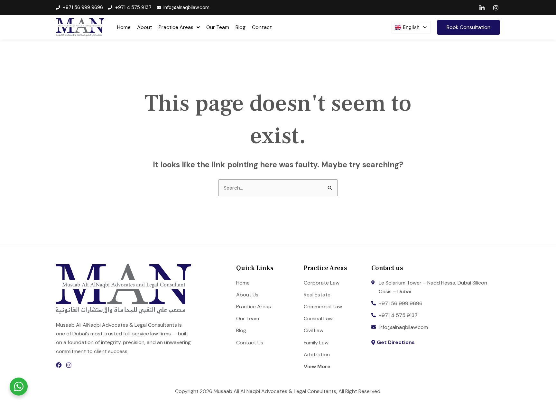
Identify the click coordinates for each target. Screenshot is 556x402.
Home (124, 27)
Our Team (217, 27)
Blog (241, 27)
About (144, 27)
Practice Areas (176, 27)
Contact (262, 27)
